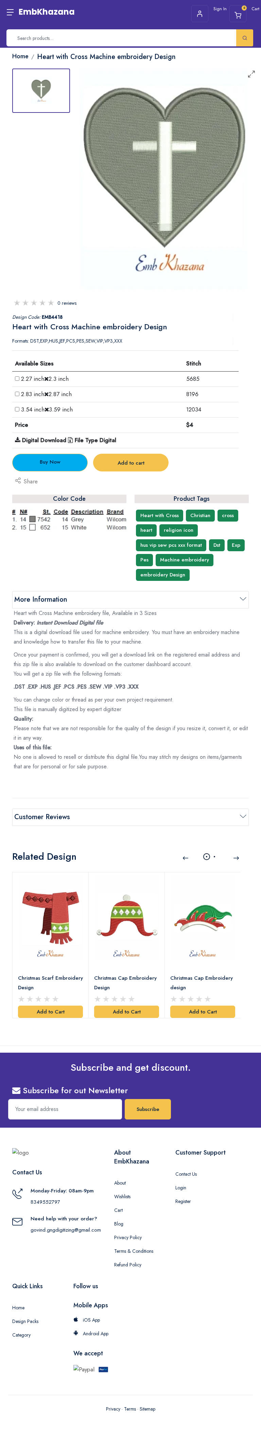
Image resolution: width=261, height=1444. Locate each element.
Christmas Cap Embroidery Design (125, 982)
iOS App (91, 1320)
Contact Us (186, 1174)
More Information (40, 599)
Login (180, 1187)
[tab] (41, 91)
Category (21, 1335)
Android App (95, 1333)
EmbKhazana (47, 11)
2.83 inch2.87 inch (46, 394)
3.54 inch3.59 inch (47, 409)
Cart (118, 1210)
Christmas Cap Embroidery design (201, 982)
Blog (118, 1223)
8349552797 (45, 1202)
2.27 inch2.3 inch (45, 379)
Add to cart (131, 463)
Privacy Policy (128, 1237)
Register (183, 1201)
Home (18, 1307)
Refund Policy (127, 1264)
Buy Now (50, 462)
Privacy (113, 1408)
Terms (130, 1408)
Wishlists (122, 1196)
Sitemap (147, 1408)
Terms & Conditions (133, 1251)
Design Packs (25, 1321)
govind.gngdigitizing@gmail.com (66, 1230)
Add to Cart (51, 1012)
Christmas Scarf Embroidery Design (50, 982)
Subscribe (148, 1109)
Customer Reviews (42, 817)
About (120, 1182)
